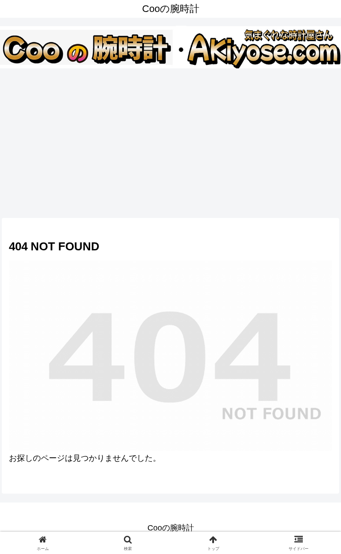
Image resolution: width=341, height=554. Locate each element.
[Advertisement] (170, 141)
